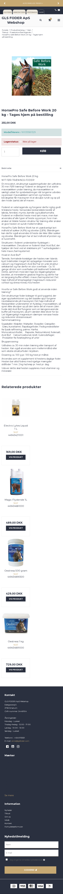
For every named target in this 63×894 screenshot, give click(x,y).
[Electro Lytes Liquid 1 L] (16, 407)
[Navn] (31, 844)
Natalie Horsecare (12, 791)
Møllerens (9, 781)
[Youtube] (13, 746)
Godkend (29, 870)
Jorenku (8, 778)
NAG (7, 788)
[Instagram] (19, 746)
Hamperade (10, 768)
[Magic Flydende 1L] (16, 482)
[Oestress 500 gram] (16, 552)
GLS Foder (9, 765)
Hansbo (8, 771)
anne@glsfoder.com (20, 741)
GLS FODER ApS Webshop (16, 20)
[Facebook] (8, 746)
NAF (6, 785)
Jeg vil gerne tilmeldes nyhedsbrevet (30, 859)
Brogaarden (10, 762)
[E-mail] (31, 853)
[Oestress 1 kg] (16, 623)
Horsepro (9, 775)
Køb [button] (43, 151)
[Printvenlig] (60, 30)
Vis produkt (16, 457)
